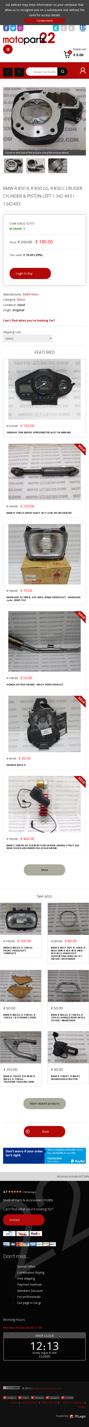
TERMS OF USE (49, 1402)
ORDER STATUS (29, 1402)
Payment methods (29, 1284)
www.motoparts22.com (47, 1388)
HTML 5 (12, 1397)
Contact (14, 1220)
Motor (21, 299)
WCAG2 (39, 1397)
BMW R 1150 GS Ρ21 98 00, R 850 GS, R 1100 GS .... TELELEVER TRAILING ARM (19, 1079)
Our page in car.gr (29, 1303)
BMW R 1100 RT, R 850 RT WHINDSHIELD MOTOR (65, 1077)
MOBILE (54, 1397)
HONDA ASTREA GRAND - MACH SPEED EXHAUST (35, 684)
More (44, 870)
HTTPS (69, 1397)
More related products (45, 1103)
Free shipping (26, 1278)
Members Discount (30, 1291)
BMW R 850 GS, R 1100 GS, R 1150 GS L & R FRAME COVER (19, 1016)
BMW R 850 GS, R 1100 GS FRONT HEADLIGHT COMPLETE (17, 950)
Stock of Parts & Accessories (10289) (28, 1200)
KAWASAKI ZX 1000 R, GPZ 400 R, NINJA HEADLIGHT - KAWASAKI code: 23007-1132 (43, 598)
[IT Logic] (77, 1416)
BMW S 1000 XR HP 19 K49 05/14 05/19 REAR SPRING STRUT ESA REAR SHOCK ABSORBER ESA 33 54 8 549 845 (42, 847)
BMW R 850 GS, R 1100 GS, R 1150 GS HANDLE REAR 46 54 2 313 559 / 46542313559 (68, 1017)
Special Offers (26, 1266)
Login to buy (24, 273)
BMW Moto (30, 294)
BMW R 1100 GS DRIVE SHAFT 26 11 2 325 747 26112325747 (38, 512)
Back (45, 1131)
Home (14, 1402)
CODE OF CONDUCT (72, 1402)
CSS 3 (26, 1397)
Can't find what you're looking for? (29, 320)
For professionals (29, 1297)
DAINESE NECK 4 (15, 765)
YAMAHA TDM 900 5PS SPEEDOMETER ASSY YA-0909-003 (38, 432)
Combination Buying (30, 1272)
